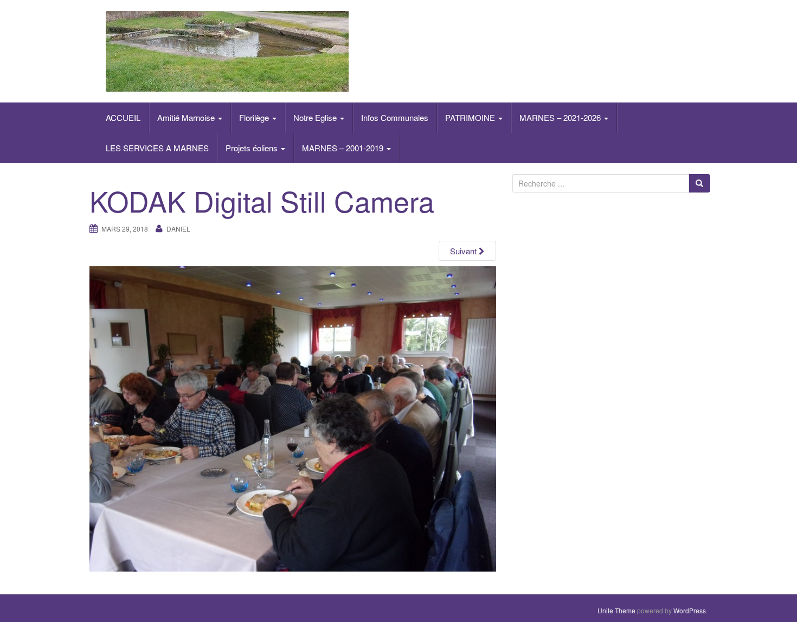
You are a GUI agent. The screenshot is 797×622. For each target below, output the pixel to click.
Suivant (464, 251)
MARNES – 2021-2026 (561, 117)
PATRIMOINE (471, 117)
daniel (178, 228)
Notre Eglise (316, 117)
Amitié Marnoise (187, 117)
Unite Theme (616, 610)
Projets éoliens (253, 147)
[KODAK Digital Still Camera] (292, 417)
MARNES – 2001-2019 (343, 147)
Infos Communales (394, 117)
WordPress (689, 610)
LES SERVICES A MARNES (157, 147)
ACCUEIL (123, 117)
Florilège (255, 117)
